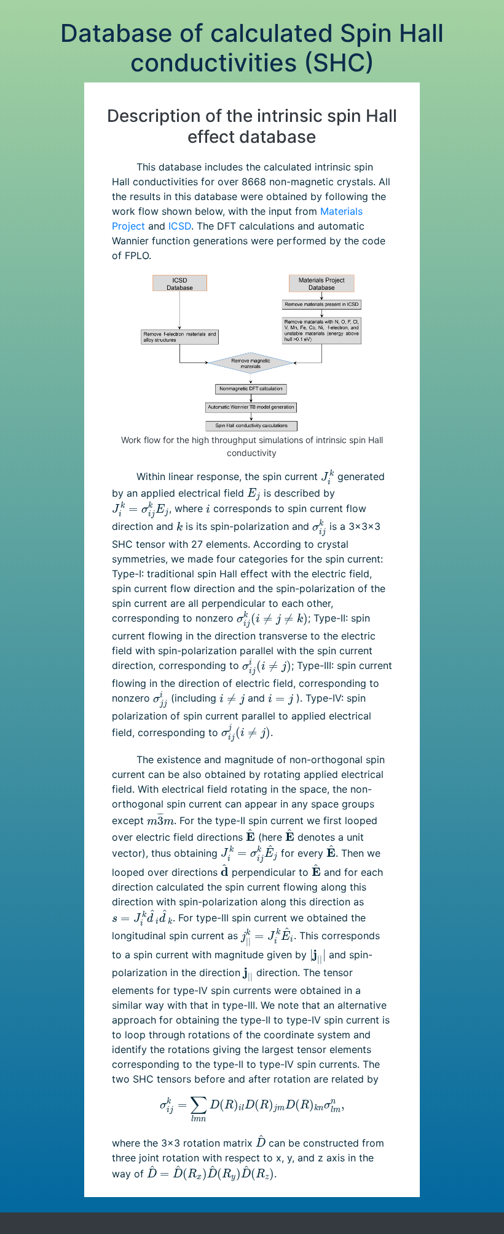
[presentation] (327, 477)
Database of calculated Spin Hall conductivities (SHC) (252, 48)
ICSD (179, 226)
